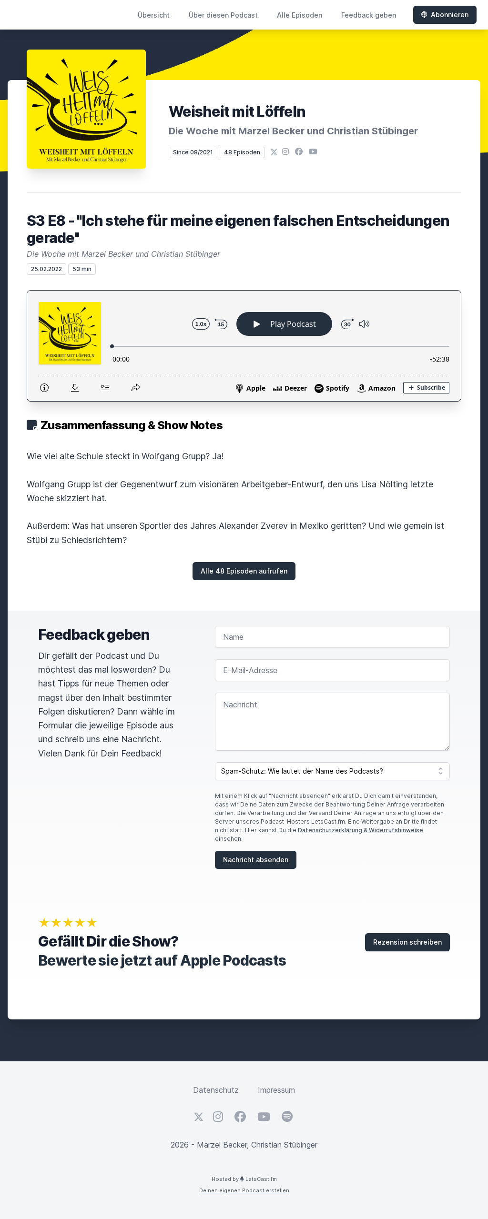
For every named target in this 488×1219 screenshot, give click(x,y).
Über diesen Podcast (223, 15)
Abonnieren (449, 14)
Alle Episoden (299, 15)
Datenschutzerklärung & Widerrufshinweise (360, 830)
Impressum (276, 1090)
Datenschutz (216, 1090)
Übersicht (154, 15)
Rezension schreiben (407, 942)
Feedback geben (368, 15)
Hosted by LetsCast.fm (244, 1179)
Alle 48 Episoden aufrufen (244, 571)
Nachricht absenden (255, 860)
